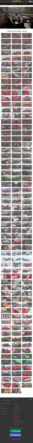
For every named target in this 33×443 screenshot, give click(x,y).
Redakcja (16, 416)
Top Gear (4, 414)
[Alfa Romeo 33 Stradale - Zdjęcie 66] (27, 155)
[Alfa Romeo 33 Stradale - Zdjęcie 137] (16, 293)
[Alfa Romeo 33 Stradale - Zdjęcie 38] (16, 104)
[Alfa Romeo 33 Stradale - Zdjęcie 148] (6, 316)
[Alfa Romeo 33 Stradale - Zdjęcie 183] (27, 379)
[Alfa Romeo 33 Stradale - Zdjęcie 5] (16, 41)
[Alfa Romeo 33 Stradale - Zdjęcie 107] (16, 236)
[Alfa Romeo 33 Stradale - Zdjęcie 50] (16, 127)
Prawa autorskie (18, 422)
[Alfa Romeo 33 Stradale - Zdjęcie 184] (6, 385)
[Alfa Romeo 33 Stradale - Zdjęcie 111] (27, 241)
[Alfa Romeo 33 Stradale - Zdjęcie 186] (27, 385)
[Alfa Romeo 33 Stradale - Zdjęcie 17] (16, 64)
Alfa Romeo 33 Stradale (14, 31)
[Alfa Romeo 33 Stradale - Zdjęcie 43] (6, 115)
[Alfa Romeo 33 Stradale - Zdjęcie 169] (6, 356)
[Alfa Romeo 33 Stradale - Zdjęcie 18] (27, 64)
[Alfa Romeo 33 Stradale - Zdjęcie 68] (16, 161)
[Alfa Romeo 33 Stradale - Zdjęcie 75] (27, 173)
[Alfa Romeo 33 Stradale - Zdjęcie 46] (6, 121)
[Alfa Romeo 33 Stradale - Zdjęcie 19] (6, 69)
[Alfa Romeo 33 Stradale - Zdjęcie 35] (16, 98)
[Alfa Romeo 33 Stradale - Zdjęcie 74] (16, 173)
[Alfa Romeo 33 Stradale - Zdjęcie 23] (16, 75)
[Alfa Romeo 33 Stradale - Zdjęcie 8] (16, 46)
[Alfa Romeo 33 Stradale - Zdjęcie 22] (6, 75)
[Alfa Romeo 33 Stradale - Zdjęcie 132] (27, 282)
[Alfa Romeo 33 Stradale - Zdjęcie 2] (16, 35)
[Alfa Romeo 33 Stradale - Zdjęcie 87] (27, 196)
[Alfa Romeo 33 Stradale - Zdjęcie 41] (16, 110)
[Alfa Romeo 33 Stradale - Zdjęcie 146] (16, 310)
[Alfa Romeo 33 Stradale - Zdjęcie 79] (6, 184)
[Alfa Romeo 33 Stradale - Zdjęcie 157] (6, 333)
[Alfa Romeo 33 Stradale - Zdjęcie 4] (6, 41)
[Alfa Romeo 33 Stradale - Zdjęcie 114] (27, 247)
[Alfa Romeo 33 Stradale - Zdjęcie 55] (6, 138)
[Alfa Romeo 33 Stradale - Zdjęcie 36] (27, 98)
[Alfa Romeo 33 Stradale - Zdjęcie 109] (6, 241)
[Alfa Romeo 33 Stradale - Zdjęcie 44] (16, 115)
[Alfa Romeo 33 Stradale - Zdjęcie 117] (27, 253)
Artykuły (25, 4)
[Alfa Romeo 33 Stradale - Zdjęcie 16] (6, 64)
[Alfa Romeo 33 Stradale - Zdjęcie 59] (16, 144)
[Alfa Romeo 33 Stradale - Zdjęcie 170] (16, 356)
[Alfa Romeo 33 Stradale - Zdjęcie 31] (6, 92)
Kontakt (16, 414)
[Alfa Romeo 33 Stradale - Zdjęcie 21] (27, 69)
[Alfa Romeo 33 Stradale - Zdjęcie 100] (6, 224)
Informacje (17, 418)
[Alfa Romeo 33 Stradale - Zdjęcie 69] (27, 161)
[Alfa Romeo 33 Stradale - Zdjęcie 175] (6, 367)
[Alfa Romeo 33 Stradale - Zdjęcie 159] (27, 333)
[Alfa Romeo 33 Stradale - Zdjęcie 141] (27, 299)
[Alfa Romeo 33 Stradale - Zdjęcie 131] (16, 282)
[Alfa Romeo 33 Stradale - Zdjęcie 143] (16, 304)
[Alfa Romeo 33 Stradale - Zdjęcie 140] (16, 299)
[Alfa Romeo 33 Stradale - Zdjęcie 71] (16, 167)
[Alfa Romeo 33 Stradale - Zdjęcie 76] (6, 178)
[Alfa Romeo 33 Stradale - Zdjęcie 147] (27, 310)
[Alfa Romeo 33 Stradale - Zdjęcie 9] (8, 18)
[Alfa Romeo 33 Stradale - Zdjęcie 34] (6, 98)
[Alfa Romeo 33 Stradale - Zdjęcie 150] (27, 316)
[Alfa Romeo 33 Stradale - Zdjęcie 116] (16, 253)
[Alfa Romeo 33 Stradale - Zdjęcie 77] (16, 178)
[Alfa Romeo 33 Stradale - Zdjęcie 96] (27, 213)
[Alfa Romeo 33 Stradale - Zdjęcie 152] (16, 322)
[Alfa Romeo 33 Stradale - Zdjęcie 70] (6, 167)
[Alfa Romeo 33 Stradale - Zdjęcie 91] (6, 207)
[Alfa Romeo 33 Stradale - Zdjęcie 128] (16, 276)
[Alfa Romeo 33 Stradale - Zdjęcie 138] (27, 293)
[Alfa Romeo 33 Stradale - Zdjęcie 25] (6, 81)
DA (20, 4)
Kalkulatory (17, 410)
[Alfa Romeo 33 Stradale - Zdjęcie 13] (6, 58)
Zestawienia (17, 408)
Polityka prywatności (20, 420)
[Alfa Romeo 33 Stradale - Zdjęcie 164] (16, 345)
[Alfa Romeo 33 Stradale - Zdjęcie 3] (27, 35)
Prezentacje (13, 4)
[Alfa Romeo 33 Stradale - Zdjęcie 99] (27, 218)
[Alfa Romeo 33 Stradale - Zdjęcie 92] (16, 207)
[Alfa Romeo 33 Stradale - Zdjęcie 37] (6, 104)
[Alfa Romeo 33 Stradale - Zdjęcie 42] (27, 110)
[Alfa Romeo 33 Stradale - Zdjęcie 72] (27, 167)
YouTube (16, 406)
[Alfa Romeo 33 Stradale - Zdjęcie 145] (6, 310)
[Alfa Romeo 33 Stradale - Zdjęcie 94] (6, 213)
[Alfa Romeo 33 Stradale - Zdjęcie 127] (6, 276)
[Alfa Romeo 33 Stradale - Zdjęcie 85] (6, 196)
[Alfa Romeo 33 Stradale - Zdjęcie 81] (27, 184)
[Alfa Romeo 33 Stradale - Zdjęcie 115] (6, 253)
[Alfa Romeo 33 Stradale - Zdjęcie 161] (16, 339)
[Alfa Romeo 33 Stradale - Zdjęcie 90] (27, 201)
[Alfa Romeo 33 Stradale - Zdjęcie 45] (27, 115)
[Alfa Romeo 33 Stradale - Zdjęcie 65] (16, 155)
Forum (3, 411)
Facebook (16, 404)
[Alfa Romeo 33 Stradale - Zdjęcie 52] (6, 133)
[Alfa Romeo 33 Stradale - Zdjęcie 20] (16, 69)
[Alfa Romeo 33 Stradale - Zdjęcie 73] (6, 173)
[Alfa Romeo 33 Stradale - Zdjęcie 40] (6, 110)
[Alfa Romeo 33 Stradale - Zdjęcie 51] (27, 127)
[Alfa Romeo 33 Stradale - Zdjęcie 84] (27, 190)
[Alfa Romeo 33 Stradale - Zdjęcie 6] (27, 41)
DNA (2, 406)
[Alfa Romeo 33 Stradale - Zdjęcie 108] (27, 236)
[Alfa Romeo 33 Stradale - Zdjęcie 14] (16, 58)
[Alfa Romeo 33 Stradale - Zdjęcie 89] (16, 201)
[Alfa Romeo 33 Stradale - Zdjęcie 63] (27, 150)
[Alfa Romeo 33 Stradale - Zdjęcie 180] (27, 373)
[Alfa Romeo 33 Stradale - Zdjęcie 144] (27, 304)
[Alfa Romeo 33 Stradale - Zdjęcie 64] (6, 155)
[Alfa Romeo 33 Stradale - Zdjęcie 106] (6, 236)
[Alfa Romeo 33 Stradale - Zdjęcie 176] (16, 367)
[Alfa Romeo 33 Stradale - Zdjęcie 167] (16, 350)
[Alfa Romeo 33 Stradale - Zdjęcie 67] (6, 161)
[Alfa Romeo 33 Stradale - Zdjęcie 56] (16, 138)
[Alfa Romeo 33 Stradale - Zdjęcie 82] (6, 190)
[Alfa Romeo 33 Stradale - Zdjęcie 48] (27, 121)
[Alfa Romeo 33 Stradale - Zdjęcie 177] (27, 367)
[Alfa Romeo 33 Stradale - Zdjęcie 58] (6, 144)
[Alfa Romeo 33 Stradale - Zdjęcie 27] (27, 81)
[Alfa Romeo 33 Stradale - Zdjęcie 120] (27, 259)
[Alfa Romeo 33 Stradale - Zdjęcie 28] (6, 87)
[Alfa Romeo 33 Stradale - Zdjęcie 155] (16, 327)
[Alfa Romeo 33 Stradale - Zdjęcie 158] (16, 333)
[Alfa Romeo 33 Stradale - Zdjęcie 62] (16, 150)
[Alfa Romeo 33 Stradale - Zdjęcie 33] (27, 92)
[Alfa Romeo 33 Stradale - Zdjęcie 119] (16, 259)
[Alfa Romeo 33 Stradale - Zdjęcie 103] (6, 230)
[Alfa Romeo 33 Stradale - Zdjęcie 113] (16, 247)
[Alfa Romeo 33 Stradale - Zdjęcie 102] (27, 224)
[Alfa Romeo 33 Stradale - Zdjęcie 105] (27, 230)
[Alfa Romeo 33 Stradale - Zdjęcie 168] (27, 350)
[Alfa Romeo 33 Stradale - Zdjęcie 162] (27, 339)
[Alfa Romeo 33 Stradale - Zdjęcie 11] (24, 18)
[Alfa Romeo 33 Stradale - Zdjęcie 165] (27, 345)
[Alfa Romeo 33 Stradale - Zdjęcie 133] (6, 287)
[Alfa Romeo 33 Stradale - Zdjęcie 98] (16, 218)
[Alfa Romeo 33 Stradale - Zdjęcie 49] (6, 127)
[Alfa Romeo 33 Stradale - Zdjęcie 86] (16, 196)
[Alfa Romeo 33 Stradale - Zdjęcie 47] (16, 121)
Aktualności (4, 4)
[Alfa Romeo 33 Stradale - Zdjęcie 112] (6, 247)
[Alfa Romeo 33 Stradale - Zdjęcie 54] (27, 133)
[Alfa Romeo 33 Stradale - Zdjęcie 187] (6, 390)
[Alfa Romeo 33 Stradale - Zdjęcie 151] (6, 322)
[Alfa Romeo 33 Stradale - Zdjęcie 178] (6, 373)
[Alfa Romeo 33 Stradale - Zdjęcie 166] (6, 350)
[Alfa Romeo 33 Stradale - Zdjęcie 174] (27, 362)
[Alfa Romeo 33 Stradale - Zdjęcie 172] (6, 362)
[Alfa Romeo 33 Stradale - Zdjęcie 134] (16, 287)
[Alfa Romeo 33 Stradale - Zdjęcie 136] (6, 293)
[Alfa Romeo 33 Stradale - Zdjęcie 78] (27, 178)
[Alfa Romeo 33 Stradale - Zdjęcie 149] (16, 316)
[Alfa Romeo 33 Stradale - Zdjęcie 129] (27, 276)
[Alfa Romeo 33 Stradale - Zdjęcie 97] (6, 218)
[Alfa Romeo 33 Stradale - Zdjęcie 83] (16, 190)
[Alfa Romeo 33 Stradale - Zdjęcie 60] (27, 144)
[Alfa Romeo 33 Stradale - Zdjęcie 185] (16, 385)
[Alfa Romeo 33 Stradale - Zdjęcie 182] (16, 379)
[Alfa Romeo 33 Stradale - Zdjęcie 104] (16, 230)
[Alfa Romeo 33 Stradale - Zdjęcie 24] (27, 75)
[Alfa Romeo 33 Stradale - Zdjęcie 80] (16, 184)
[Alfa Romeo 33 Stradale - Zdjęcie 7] (6, 46)
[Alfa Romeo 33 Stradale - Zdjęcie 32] (16, 92)
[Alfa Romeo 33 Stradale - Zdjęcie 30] (27, 87)
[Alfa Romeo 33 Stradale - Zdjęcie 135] (27, 287)
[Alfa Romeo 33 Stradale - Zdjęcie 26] (16, 81)
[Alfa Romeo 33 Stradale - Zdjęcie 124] (6, 270)
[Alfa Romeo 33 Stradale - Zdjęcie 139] (6, 299)
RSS (15, 400)
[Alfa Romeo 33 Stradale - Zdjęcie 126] (27, 270)
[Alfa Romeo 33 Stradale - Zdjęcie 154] (6, 327)
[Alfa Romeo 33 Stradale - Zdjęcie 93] (27, 207)
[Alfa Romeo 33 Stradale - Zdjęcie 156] (27, 327)
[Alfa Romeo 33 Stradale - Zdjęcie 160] (6, 339)
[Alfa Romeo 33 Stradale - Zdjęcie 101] (16, 224)
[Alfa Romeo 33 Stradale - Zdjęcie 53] (16, 133)
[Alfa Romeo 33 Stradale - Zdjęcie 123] (27, 264)
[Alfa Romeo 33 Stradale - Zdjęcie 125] (16, 270)
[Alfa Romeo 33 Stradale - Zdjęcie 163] (6, 345)
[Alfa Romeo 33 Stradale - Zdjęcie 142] (6, 304)
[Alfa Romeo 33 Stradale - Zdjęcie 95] (16, 213)
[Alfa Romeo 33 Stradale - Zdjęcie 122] (16, 264)
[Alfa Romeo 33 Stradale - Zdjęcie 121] (6, 264)
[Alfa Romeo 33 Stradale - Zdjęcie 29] (16, 87)
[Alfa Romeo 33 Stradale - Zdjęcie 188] (16, 390)
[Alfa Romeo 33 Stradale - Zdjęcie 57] (27, 138)
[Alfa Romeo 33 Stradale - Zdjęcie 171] (27, 356)
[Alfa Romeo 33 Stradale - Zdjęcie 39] (27, 104)
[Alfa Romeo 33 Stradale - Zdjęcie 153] (27, 322)
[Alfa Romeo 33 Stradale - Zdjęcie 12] (27, 52)
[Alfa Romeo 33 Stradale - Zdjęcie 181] (6, 379)
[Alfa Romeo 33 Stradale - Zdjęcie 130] (6, 282)
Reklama (16, 424)
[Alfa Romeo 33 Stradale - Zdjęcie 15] (27, 58)
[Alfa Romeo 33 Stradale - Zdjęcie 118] (6, 259)
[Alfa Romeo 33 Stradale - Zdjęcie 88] (6, 201)
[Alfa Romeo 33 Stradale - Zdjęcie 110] (16, 241)
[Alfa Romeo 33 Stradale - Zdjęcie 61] (6, 150)
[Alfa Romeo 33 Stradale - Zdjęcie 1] (6, 35)
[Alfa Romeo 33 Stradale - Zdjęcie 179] (16, 373)
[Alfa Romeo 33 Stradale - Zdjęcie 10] (6, 52)
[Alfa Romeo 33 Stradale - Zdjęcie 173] (16, 362)
